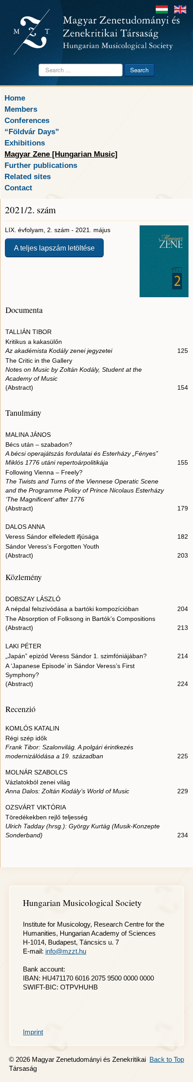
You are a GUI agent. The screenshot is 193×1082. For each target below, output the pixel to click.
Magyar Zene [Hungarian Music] (61, 154)
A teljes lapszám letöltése (54, 248)
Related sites (27, 176)
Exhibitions (24, 143)
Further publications (40, 165)
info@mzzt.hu (65, 951)
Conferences (26, 120)
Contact (18, 188)
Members (20, 109)
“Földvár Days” (31, 132)
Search (139, 70)
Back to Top (166, 1059)
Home (14, 98)
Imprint (33, 1032)
